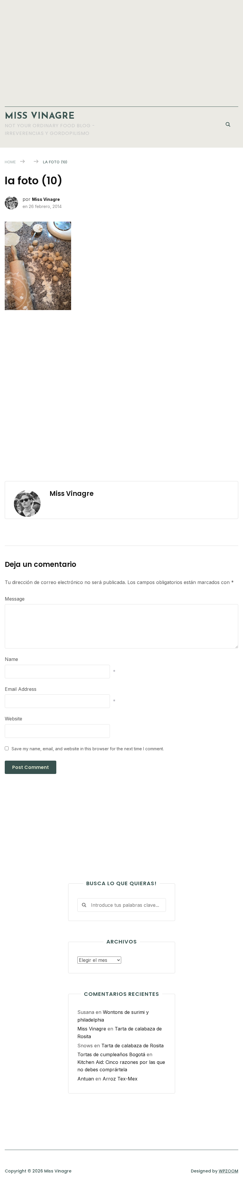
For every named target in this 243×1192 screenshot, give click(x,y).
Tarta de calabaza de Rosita (132, 1046)
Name (11, 659)
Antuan (85, 1079)
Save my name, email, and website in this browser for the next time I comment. (88, 748)
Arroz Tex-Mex (120, 1079)
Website (13, 719)
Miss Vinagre (40, 116)
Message (15, 599)
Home (10, 161)
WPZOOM (228, 1171)
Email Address (20, 689)
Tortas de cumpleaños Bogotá (111, 1054)
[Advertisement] (121, 50)
